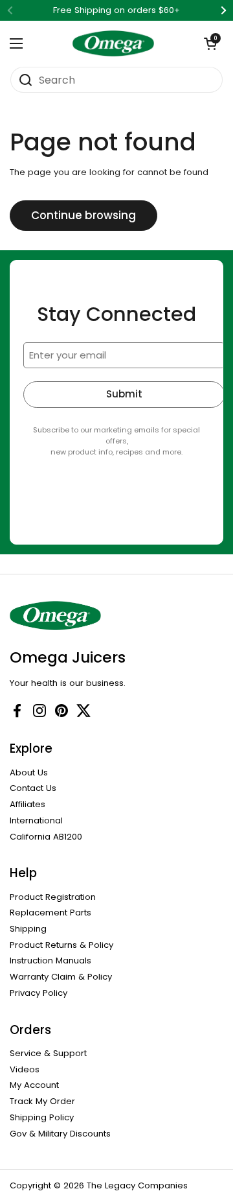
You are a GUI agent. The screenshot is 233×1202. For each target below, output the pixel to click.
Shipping (28, 929)
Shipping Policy (42, 1117)
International (36, 820)
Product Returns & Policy (61, 945)
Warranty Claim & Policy (61, 977)
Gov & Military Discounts (60, 1133)
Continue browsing (83, 215)
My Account (34, 1085)
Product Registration (53, 897)
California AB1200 (46, 837)
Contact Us (33, 788)
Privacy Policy (38, 993)
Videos (24, 1069)
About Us (29, 772)
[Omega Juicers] (113, 43)
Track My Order (42, 1101)
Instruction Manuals (50, 960)
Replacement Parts (50, 912)
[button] (210, 43)
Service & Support (48, 1053)
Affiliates (27, 804)
